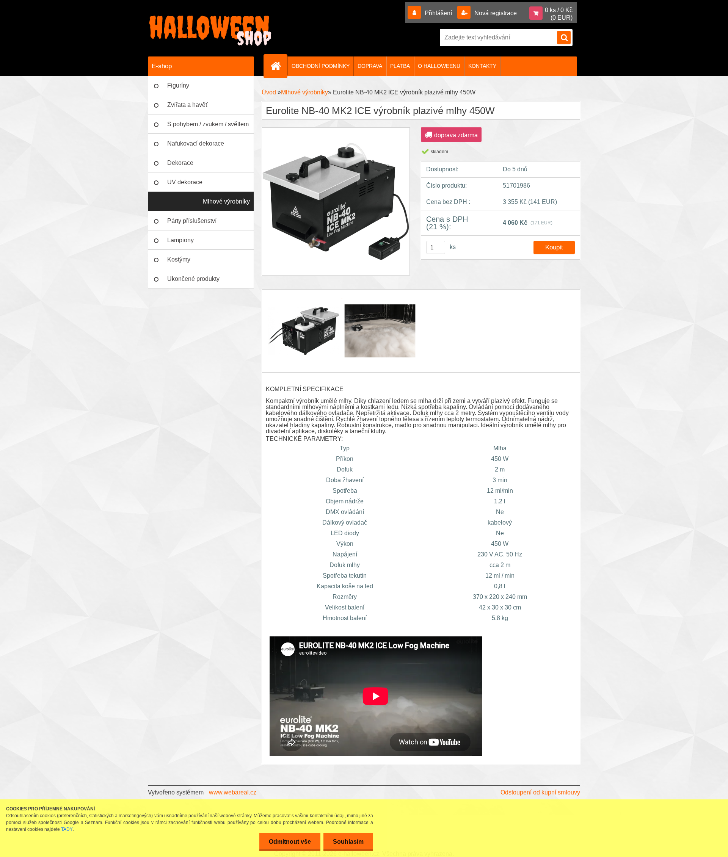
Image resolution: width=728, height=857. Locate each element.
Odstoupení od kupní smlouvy (540, 792)
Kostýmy (178, 259)
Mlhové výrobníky (226, 201)
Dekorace (180, 163)
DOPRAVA (370, 66)
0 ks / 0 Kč (559, 10)
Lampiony (180, 240)
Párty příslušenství (192, 221)
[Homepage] (278, 65)
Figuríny (178, 85)
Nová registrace (495, 13)
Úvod (269, 92)
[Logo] (210, 30)
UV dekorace (184, 182)
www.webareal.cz (232, 792)
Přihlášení (438, 13)
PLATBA (400, 66)
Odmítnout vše (290, 841)
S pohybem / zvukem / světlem (208, 124)
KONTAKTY (482, 66)
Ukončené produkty (193, 279)
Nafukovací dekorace (195, 143)
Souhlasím (348, 841)
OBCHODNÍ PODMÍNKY (321, 66)
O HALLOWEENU (439, 66)
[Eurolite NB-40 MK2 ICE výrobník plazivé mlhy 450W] (304, 296)
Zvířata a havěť (187, 105)
